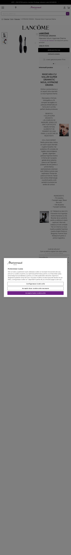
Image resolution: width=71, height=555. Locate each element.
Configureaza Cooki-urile (35, 284)
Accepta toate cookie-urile (35, 293)
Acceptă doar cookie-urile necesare (35, 288)
